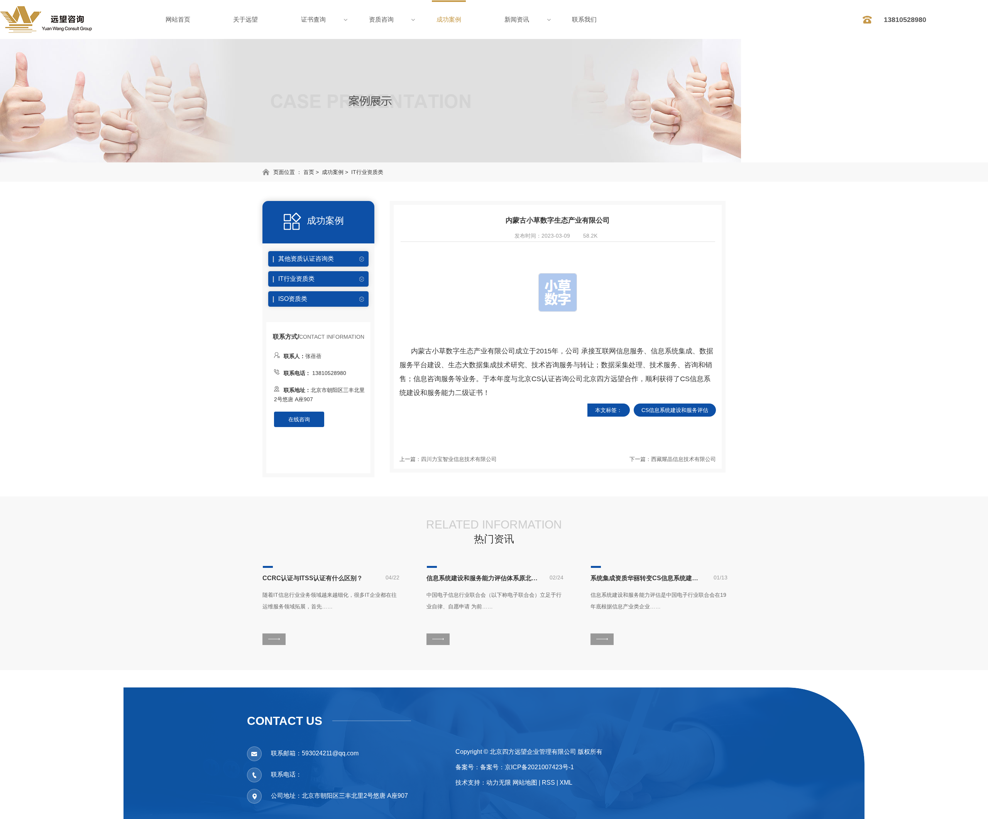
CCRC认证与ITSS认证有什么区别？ (312, 578)
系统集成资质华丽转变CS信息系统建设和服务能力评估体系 (646, 578)
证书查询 (313, 19)
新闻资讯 (516, 19)
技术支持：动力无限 (483, 782)
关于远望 (245, 19)
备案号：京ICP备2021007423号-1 (527, 767)
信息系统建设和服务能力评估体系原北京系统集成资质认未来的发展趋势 (482, 578)
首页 (308, 172)
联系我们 (584, 19)
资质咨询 (381, 19)
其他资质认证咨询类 (306, 258)
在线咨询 (299, 419)
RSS (548, 782)
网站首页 (178, 19)
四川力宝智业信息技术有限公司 (459, 459)
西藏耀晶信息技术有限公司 (683, 459)
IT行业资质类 (367, 172)
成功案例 (448, 19)
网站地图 (525, 782)
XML (566, 782)
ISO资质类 (292, 299)
